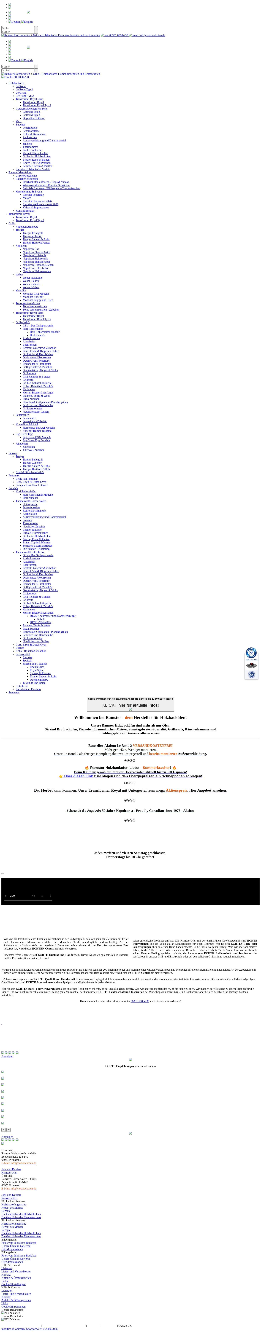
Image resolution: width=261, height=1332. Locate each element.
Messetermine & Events (29, 191)
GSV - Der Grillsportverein (38, 325)
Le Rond (21, 86)
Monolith (21, 290)
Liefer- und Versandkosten (16, 1271)
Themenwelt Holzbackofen (31, 500)
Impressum (94, 1325)
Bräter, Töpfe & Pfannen (36, 162)
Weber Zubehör (31, 284)
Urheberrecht (109, 1325)
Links (4, 1281)
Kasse (26, 18)
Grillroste (28, 379)
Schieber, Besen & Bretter (37, 165)
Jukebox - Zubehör (33, 449)
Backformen (30, 344)
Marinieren (29, 389)
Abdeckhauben (31, 338)
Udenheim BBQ (39, 679)
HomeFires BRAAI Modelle (39, 427)
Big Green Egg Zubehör (36, 440)
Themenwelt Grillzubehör (30, 552)
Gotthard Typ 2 (31, 111)
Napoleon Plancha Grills (36, 252)
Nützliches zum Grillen (36, 411)
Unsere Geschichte (26, 175)
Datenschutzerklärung (73, 1325)
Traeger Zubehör (32, 236)
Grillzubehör (23, 322)
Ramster (27, 657)
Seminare (14, 692)
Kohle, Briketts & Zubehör (38, 386)
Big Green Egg (24, 433)
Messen (27, 197)
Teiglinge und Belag (34, 682)
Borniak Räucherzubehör (30, 472)
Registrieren (32, 4)
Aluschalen (29, 341)
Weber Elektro (31, 280)
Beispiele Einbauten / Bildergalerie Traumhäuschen (51, 188)
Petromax (14, 475)
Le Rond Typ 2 (24, 89)
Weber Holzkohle (32, 277)
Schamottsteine (31, 130)
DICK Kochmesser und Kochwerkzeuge (53, 615)
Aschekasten (30, 137)
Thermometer (30, 146)
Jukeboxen (22, 443)
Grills (12, 223)
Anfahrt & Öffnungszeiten (16, 1277)
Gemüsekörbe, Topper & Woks (40, 370)
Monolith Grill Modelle (36, 293)
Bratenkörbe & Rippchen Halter (41, 351)
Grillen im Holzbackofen (37, 156)
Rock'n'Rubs (37, 666)
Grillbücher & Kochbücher (38, 354)
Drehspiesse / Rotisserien (37, 357)
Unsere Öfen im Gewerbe (15, 1245)
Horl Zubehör (37, 335)
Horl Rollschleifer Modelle (45, 331)
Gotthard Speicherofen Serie (31, 108)
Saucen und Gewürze (35, 663)
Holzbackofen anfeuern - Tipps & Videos (46, 181)
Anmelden (24, 7)
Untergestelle (30, 127)
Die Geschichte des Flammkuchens (21, 1217)
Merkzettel (51, 12)
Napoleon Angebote (27, 226)
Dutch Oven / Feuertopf (36, 360)
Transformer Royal (33, 102)
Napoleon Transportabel (36, 261)
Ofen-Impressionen (12, 1249)
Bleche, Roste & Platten (36, 159)
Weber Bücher (31, 287)
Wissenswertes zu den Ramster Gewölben (46, 185)
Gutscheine (22, 686)
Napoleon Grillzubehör (36, 268)
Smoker (13, 453)
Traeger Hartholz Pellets (36, 242)
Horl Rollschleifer (33, 328)
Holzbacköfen (16, 83)
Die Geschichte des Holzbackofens (21, 1214)
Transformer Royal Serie (29, 98)
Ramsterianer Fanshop (28, 689)
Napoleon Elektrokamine (37, 271)
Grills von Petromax (27, 478)
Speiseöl (27, 660)
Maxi (18, 121)
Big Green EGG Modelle (37, 437)
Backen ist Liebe (32, 150)
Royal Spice (37, 670)
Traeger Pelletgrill (33, 232)
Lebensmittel (23, 654)
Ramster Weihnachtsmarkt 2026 (40, 204)
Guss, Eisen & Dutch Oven (31, 481)
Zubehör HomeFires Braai (37, 430)
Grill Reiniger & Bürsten (36, 376)
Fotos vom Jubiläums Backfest (18, 1242)
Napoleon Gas (31, 248)
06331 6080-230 (140, 1001)
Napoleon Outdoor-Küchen (38, 264)
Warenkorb (32, 15)
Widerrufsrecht (51, 1325)
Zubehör (20, 124)
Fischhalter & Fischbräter (37, 363)
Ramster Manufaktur (20, 172)
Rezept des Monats (12, 1207)
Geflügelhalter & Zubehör (37, 366)
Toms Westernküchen (28, 303)
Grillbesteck (29, 373)
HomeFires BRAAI (27, 424)
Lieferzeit (6, 1268)
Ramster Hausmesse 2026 (37, 201)
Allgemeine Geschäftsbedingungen (21, 1325)
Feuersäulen (22, 414)
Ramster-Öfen (9, 1172)
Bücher (20, 647)
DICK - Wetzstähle (40, 622)
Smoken (27, 143)
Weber (19, 274)
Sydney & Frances (40, 673)
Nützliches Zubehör (34, 526)
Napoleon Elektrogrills (35, 258)
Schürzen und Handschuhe (38, 405)
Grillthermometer (32, 408)
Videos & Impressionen (36, 207)
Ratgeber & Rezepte (27, 178)
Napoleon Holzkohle (34, 255)
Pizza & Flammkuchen (35, 153)
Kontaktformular (25, 210)
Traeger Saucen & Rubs (36, 239)
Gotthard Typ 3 (31, 114)
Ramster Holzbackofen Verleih (33, 169)
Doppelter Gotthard (34, 118)
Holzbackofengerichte (13, 1204)
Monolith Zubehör (33, 296)
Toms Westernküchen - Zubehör (41, 309)
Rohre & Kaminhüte (34, 134)
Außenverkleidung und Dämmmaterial (44, 140)
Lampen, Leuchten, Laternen (32, 485)
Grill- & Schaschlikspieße (37, 382)
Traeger (20, 229)
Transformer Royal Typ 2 (37, 105)
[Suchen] (36, 28)
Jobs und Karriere (11, 1169)
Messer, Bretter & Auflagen (38, 392)
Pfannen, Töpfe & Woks (36, 395)
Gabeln (41, 619)
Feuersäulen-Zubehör (35, 421)
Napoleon (21, 245)
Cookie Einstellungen (13, 1284)
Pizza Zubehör (31, 398)
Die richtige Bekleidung (36, 548)
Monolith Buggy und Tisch (38, 299)
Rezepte (5, 1210)
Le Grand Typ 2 (25, 95)
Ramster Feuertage (33, 194)
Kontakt (5, 1274)
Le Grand (21, 92)
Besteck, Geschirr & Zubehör (39, 347)
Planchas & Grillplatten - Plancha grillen (45, 402)
